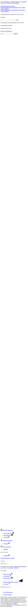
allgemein (5, 549)
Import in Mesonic (7, 594)
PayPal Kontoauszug (8, 592)
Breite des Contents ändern (13, 3)
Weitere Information (13, 603)
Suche (15, 33)
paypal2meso (10, 567)
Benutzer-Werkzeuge (15, 1)
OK (7, 603)
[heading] (7, 530)
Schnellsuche (7, 1)
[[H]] (14, 8)
